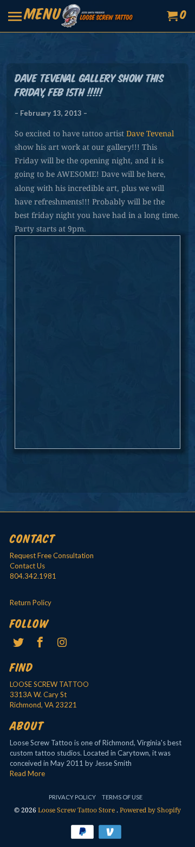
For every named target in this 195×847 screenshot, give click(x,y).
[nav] (34, 16)
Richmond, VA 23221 (43, 704)
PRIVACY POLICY (72, 796)
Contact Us (27, 565)
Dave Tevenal (150, 133)
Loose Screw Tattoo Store (77, 810)
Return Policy (30, 602)
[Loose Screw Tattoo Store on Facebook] (41, 642)
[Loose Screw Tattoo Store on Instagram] (62, 642)
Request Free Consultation (52, 555)
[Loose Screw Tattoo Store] (97, 16)
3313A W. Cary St (38, 694)
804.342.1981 (33, 576)
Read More (27, 773)
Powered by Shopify (150, 810)
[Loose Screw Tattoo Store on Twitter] (19, 642)
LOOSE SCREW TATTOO (49, 684)
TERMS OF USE (122, 796)
